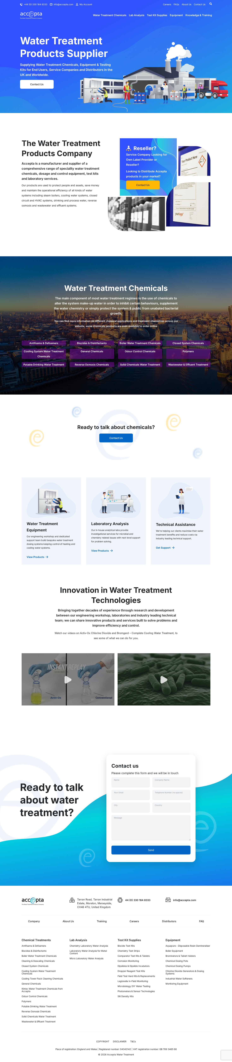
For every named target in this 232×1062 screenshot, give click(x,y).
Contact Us (37, 84)
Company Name (162, 780)
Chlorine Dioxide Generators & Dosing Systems (185, 972)
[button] (68, 683)
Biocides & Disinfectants (92, 343)
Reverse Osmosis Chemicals (92, 364)
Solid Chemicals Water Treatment (140, 364)
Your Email (118, 792)
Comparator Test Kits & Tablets (134, 956)
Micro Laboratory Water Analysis (86, 958)
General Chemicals (92, 351)
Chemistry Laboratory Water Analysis (89, 946)
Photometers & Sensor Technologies (136, 991)
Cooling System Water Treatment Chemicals (44, 354)
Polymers (188, 351)
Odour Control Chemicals (140, 351)
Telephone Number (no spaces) (169, 792)
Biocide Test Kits (126, 946)
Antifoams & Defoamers (43, 343)
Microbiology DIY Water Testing (134, 986)
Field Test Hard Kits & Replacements (136, 976)
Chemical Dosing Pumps (178, 966)
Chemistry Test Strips (129, 951)
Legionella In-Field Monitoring (133, 981)
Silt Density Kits (126, 996)
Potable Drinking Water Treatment (43, 364)
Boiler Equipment (174, 951)
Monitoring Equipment (177, 983)
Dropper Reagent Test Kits (131, 971)
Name (116, 780)
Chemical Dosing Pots (177, 961)
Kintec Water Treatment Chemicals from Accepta (42, 990)
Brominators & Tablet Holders (181, 956)
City (116, 805)
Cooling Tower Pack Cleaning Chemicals (42, 978)
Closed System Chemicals (188, 343)
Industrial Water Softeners (179, 978)
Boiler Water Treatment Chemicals (140, 343)
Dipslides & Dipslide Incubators (133, 966)
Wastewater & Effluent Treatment (188, 364)
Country (158, 805)
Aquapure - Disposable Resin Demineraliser (188, 946)
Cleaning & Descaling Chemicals (38, 961)
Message (118, 818)
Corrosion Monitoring (128, 961)
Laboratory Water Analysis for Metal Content (88, 952)
